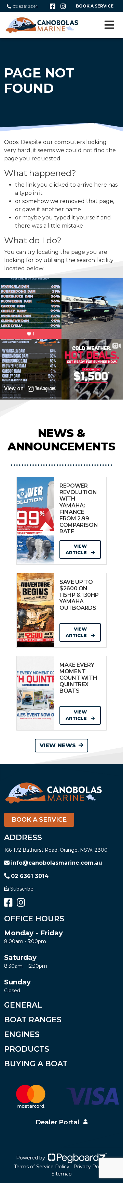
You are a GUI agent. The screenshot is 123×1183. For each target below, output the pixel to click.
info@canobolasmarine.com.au (56, 863)
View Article (77, 549)
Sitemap (62, 1174)
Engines (22, 1034)
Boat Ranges (33, 1019)
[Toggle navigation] (109, 25)
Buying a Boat (36, 1063)
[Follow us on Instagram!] (63, 6)
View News (58, 745)
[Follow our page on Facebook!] (52, 6)
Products (26, 1049)
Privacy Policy (90, 1167)
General (23, 1005)
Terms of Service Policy (41, 1167)
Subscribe (21, 889)
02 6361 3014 (25, 6)
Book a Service (39, 819)
